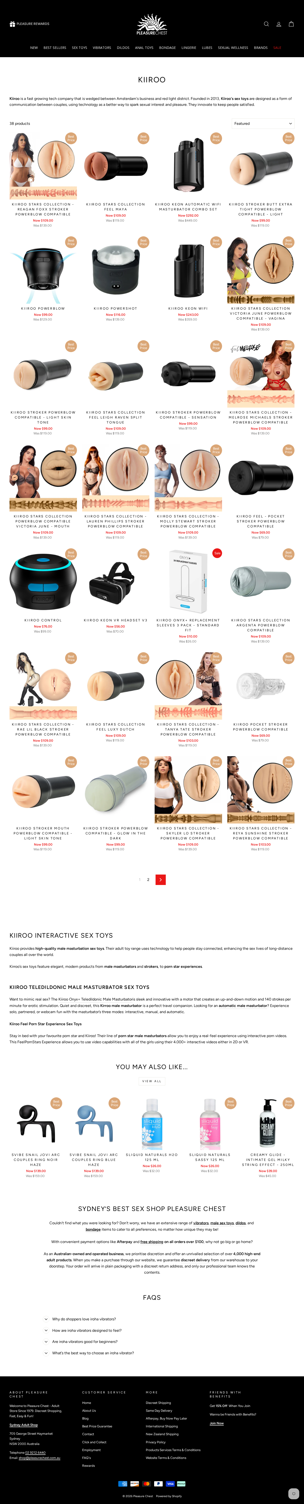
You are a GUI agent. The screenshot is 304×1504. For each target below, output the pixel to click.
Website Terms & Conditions (166, 1458)
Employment (91, 1450)
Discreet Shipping (158, 1403)
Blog (85, 1418)
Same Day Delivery (159, 1410)
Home (86, 1403)
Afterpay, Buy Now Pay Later (166, 1418)
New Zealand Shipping (162, 1434)
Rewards (88, 1465)
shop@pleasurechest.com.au (39, 1458)
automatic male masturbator (243, 1005)
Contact (88, 1434)
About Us (89, 1410)
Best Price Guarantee (97, 1426)
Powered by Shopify (169, 1496)
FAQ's (86, 1458)
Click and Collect (94, 1442)
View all (152, 1081)
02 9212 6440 (35, 1452)
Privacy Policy (156, 1442)
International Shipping (162, 1426)
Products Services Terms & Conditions (173, 1450)
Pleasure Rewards (33, 24)
